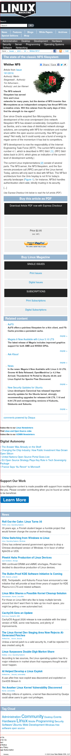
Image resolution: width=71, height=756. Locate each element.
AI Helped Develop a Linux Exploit (22, 671)
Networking (22, 47)
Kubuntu (8, 577)
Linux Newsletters (24, 427)
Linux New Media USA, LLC (60, 754)
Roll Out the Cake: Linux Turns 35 (22, 521)
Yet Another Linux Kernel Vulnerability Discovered (32, 687)
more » (63, 336)
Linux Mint (20, 596)
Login (67, 51)
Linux (8, 525)
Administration (6, 596)
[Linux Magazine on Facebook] (54, 51)
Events (57, 717)
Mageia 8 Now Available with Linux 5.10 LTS (31, 339)
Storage (15, 561)
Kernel (14, 596)
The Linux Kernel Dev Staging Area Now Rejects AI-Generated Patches (33, 634)
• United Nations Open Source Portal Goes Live (25, 456)
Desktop (4, 655)
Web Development (34, 725)
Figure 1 (29, 179)
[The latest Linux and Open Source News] (60, 51)
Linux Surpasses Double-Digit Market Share (28, 651)
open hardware (7, 561)
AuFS (11, 324)
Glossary (6, 754)
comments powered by (19, 417)
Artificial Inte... (6, 638)
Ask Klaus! (13, 354)
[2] (42, 162)
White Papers (46, 32)
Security (19, 638)
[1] (52, 151)
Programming (33, 44)
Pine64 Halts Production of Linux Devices (27, 557)
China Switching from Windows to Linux (26, 538)
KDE (3, 577)
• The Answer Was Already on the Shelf (20, 446)
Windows (22, 541)
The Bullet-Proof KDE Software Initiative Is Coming (32, 574)
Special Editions (10, 35)
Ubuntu (17, 724)
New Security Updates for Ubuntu (25, 387)
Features (17, 32)
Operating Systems (54, 44)
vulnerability (21, 674)
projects (14, 577)
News (4, 32)
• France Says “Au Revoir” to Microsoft (20, 466)
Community (32, 716)
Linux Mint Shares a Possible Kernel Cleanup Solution (34, 593)
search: (3, 21)
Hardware (9, 721)
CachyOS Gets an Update (17, 613)
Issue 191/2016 (13, 71)
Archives (62, 32)
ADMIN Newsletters (25, 434)
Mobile (31, 721)
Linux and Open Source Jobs (18, 430)
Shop (26, 35)
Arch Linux (5, 616)
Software (7, 47)
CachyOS (13, 616)
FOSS (4, 525)
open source (18, 728)
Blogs (30, 32)
